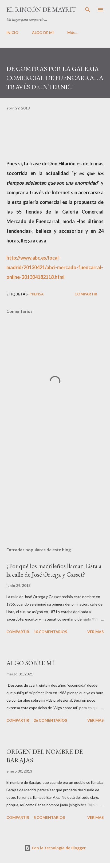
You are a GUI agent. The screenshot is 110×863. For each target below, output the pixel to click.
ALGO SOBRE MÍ (30, 663)
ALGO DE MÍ (43, 32)
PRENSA (36, 294)
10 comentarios (50, 631)
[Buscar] (87, 9)
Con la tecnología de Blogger (58, 847)
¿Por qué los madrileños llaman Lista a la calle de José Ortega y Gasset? (53, 570)
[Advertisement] (55, 492)
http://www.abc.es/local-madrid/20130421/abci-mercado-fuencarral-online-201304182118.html (54, 267)
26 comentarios (50, 720)
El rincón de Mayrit (41, 9)
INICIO (12, 32)
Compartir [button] (85, 294)
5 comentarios (49, 817)
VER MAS (95, 631)
